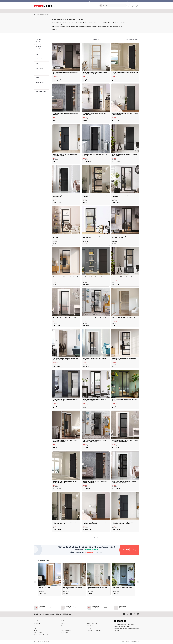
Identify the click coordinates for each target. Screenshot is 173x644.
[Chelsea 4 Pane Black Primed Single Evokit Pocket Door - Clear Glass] (66, 220)
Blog (127, 1)
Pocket (61, 11)
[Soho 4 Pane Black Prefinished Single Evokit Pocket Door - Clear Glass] (125, 179)
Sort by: (132, 39)
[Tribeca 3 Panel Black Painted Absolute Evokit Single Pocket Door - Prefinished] (96, 466)
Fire (87, 11)
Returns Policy (64, 632)
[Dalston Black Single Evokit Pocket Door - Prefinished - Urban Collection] (66, 179)
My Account (37, 623)
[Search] (101, 5)
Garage (96, 11)
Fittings (113, 11)
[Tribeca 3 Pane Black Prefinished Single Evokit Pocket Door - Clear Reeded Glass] (66, 384)
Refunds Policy (90, 625)
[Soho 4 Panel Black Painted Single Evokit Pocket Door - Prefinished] (66, 57)
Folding (82, 11)
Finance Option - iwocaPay (94, 630)
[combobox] (114, 5)
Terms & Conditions (92, 623)
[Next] (138, 582)
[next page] (103, 537)
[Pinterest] (134, 614)
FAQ (61, 625)
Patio (91, 11)
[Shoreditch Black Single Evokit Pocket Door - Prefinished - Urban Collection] (125, 98)
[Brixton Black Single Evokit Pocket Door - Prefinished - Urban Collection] (96, 138)
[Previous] (35, 582)
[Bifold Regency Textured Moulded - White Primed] (98, 574)
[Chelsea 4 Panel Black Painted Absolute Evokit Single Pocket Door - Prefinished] (66, 466)
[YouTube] (131, 614)
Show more (54, 29)
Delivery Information (65, 630)
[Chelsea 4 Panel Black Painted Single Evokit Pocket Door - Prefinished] (125, 57)
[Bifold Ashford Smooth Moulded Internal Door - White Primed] (74, 574)
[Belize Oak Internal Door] (49, 574)
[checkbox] (41, 41)
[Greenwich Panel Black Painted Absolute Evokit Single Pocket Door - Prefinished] (66, 506)
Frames (101, 11)
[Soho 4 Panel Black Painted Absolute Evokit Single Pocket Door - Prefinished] (96, 261)
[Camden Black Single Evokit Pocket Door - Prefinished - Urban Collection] (125, 138)
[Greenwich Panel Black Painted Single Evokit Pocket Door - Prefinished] (96, 98)
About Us (62, 623)
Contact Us (63, 628)
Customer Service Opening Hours (42, 634)
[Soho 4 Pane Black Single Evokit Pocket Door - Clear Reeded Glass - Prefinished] (96, 384)
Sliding (56, 11)
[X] (138, 614)
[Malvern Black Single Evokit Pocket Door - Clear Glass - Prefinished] (96, 179)
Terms (123, 641)
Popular (119, 11)
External (43, 11)
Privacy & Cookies (91, 628)
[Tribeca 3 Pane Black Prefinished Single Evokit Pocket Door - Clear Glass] (96, 220)
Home (35, 14)
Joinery (107, 11)
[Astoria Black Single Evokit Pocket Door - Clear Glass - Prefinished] (125, 384)
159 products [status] (96, 39)
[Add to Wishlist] (78, 44)
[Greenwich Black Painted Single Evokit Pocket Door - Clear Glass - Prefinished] (125, 220)
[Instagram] (127, 614)
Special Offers (126, 11)
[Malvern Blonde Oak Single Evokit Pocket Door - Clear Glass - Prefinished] (125, 302)
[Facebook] (124, 614)
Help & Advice (132, 1)
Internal (50, 11)
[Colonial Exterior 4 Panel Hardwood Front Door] (123, 574)
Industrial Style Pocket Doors (43, 14)
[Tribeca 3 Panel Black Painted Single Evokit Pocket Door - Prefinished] (66, 98)
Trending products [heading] (44, 560)
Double (67, 11)
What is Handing (38, 632)
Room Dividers (74, 11)
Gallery (137, 1)
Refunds (127, 641)
